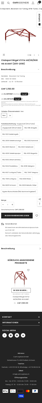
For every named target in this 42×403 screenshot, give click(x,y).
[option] (21, 34)
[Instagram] (11, 335)
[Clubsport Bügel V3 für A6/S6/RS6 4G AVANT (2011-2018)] (21, 277)
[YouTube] (23, 335)
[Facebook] (4, 335)
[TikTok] (17, 335)
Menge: (4, 200)
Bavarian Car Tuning (17, 76)
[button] (34, 55)
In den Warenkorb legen (17, 215)
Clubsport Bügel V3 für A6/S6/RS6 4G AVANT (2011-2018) (21, 298)
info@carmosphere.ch (21, 374)
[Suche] (8, 3)
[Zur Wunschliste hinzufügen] (37, 215)
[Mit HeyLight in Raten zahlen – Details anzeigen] (29, 94)
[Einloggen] (33, 3)
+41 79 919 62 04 (34, 367)
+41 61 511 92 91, (14, 367)
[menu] (2, 3)
